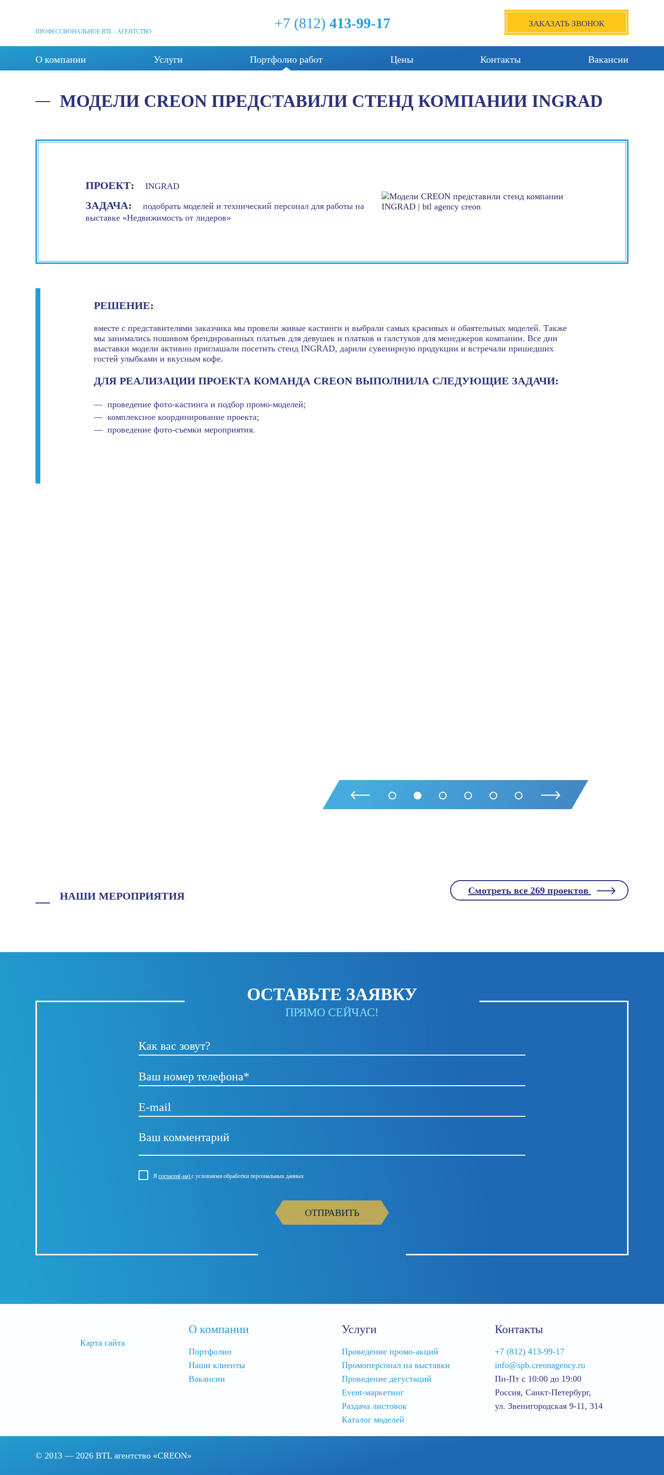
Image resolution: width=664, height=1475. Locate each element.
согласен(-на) (175, 1176)
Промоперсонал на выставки (396, 1365)
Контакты (500, 59)
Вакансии (608, 59)
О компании (60, 59)
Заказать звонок (566, 23)
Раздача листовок (374, 1406)
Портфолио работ (286, 59)
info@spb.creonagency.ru (540, 1365)
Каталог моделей (373, 1419)
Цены (401, 59)
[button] (392, 795)
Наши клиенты (217, 1365)
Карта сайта (102, 1343)
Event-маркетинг (373, 1392)
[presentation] (360, 795)
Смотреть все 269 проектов (529, 890)
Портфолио (210, 1351)
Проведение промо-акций (390, 1351)
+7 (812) (332, 23)
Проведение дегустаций (387, 1379)
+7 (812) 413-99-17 (529, 1351)
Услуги (168, 59)
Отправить (332, 1212)
